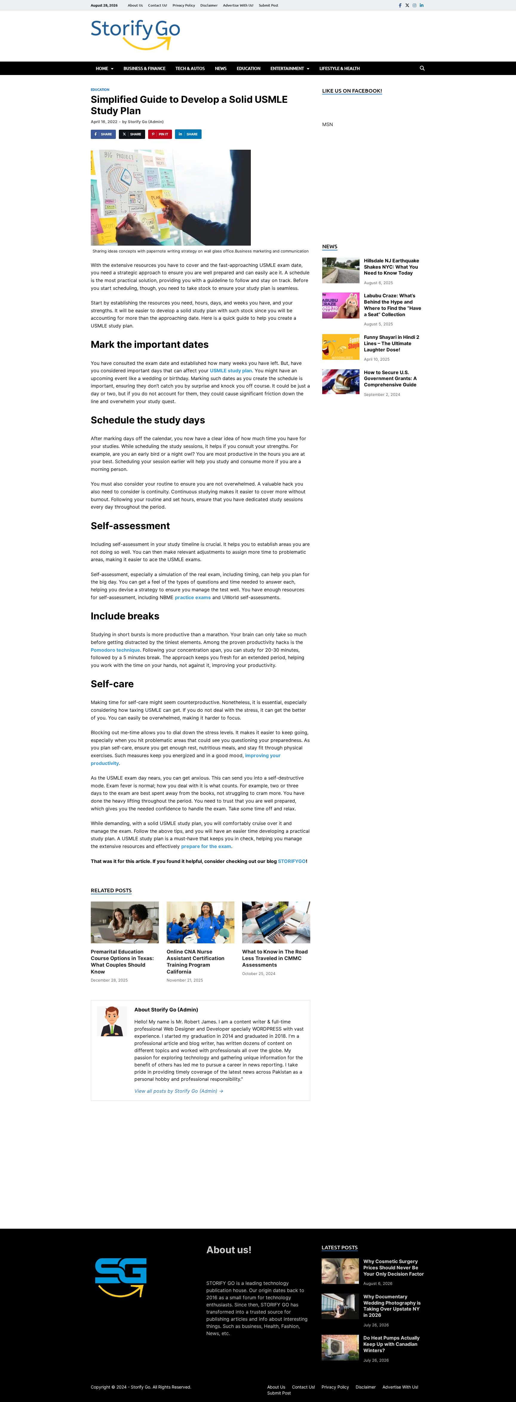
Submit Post (268, 5)
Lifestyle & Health (340, 68)
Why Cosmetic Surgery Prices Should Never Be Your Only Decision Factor (393, 1267)
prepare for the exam (206, 846)
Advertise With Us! (238, 5)
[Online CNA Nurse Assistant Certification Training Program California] (201, 924)
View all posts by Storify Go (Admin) (178, 1091)
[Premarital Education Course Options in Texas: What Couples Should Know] (125, 924)
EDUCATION (248, 68)
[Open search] (422, 68)
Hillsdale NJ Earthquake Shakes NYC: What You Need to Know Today (391, 267)
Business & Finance (144, 68)
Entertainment (287, 68)
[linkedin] (421, 5)
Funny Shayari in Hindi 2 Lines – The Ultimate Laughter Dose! (391, 343)
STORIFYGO (292, 861)
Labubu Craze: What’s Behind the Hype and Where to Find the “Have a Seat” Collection (392, 305)
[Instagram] (414, 5)
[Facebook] (400, 5)
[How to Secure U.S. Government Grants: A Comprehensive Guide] (341, 373)
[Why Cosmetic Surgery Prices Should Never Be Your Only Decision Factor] (340, 1262)
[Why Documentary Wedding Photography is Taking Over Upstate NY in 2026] (340, 1297)
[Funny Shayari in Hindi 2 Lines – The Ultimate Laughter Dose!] (341, 338)
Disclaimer (209, 5)
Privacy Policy (184, 5)
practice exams (193, 597)
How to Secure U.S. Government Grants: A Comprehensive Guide (390, 378)
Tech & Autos (190, 68)
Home (102, 68)
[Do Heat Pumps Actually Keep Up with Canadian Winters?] (340, 1338)
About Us (135, 5)
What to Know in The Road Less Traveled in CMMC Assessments (275, 958)
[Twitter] (407, 5)
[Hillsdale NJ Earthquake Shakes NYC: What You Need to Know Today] (341, 261)
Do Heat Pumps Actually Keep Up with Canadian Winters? (391, 1344)
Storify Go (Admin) (146, 121)
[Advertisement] (373, 189)
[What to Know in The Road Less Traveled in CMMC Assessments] (276, 924)
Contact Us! (157, 5)
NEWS (221, 68)
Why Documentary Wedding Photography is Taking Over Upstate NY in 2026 (392, 1306)
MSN (327, 124)
